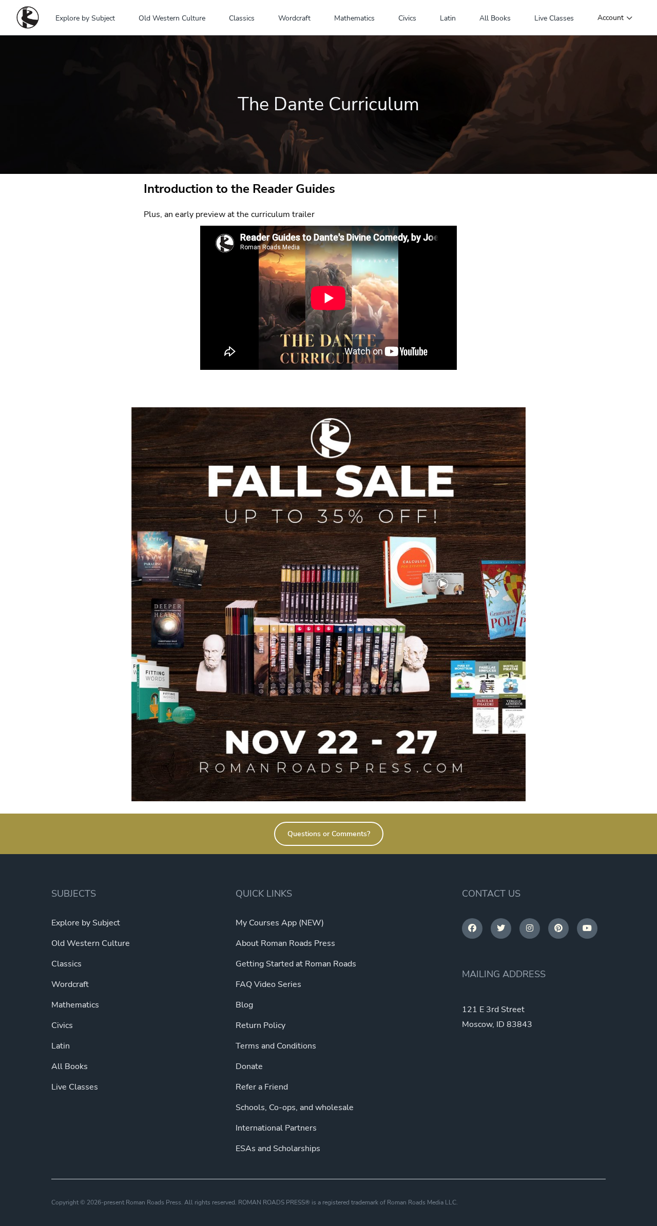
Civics (407, 18)
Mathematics (354, 18)
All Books (495, 18)
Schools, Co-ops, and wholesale (295, 1107)
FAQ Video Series (268, 984)
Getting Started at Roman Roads (296, 964)
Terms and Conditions (276, 1046)
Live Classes (554, 18)
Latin (448, 18)
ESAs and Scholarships (278, 1148)
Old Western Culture (172, 18)
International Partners (276, 1128)
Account (610, 18)
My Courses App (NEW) (280, 922)
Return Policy (260, 1025)
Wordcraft (294, 18)
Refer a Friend (262, 1087)
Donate (249, 1066)
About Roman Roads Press (285, 943)
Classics (242, 18)
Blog (244, 1005)
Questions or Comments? (328, 834)
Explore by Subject (85, 18)
